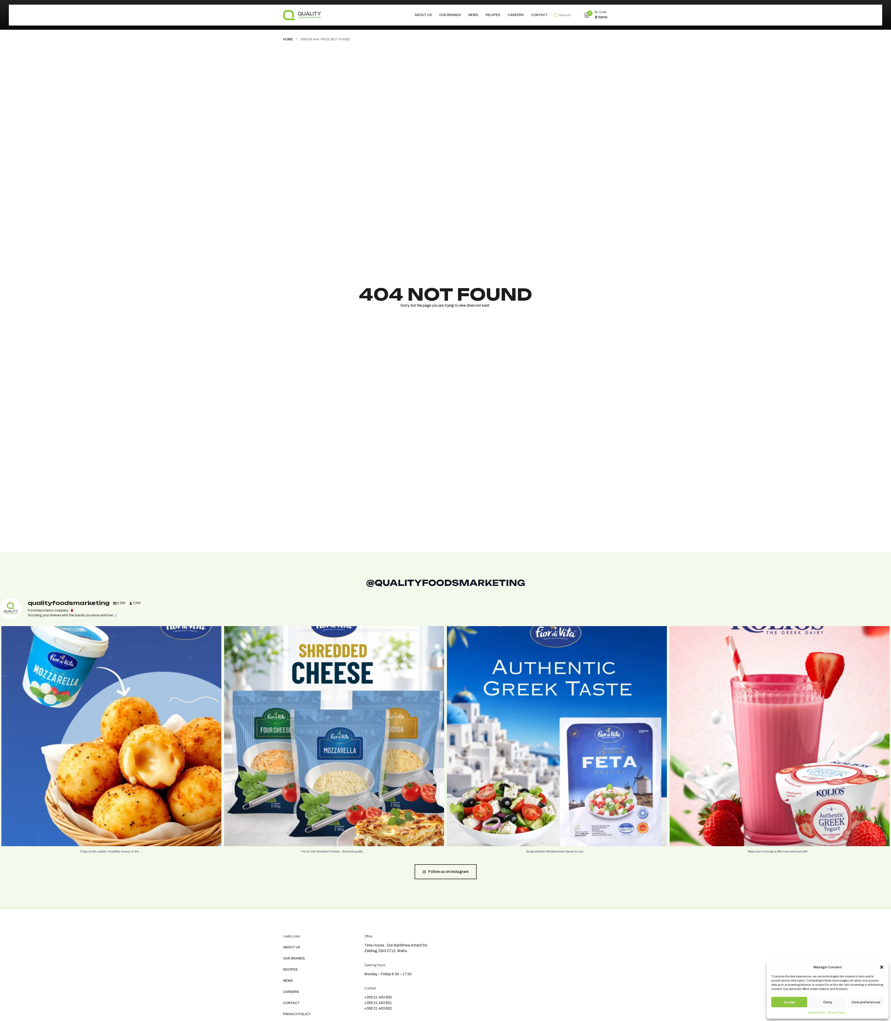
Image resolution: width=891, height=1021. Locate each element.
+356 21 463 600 (378, 997)
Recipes (493, 15)
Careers (516, 15)
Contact (539, 15)
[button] (881, 967)
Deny (827, 1002)
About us (423, 15)
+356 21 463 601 (378, 1003)
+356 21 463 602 (378, 1008)
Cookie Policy (816, 1012)
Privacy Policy (836, 1012)
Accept (789, 1002)
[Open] (111, 736)
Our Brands (450, 15)
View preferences (866, 1002)
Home (288, 39)
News (473, 15)
